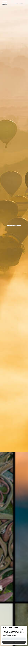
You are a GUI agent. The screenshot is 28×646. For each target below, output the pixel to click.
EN (17, 3)
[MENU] (25, 3)
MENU (21, 3)
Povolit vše (14, 642)
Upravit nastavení (14, 638)
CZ (15, 3)
